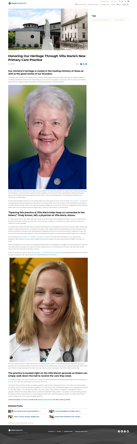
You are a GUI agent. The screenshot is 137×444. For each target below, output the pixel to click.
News (119, 4)
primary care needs (14, 382)
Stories (113, 4)
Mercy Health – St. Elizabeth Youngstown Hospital (34, 237)
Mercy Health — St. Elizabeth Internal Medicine (47, 252)
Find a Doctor (114, 1)
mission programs (119, 20)
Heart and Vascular (81, 4)
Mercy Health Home (104, 1)
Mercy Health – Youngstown (79, 201)
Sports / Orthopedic (94, 4)
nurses (70, 237)
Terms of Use (20, 423)
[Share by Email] (86, 64)
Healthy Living (105, 4)
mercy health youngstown (101, 20)
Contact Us (51, 431)
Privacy (59, 431)
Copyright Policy (68, 431)
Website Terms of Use (81, 431)
